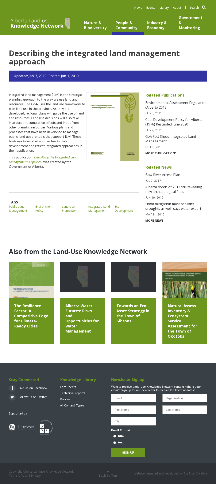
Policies (65, 399)
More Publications (161, 153)
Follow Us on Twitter (32, 397)
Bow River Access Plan (162, 174)
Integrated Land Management (99, 209)
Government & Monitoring (190, 22)
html (121, 436)
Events (150, 7)
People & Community (126, 25)
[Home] (40, 23)
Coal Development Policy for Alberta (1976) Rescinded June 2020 (173, 122)
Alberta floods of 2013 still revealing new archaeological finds (173, 189)
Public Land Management (18, 209)
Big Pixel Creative (195, 473)
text (121, 442)
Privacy (36, 475)
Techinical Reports (72, 393)
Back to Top (108, 475)
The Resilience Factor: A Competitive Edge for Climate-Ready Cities (31, 316)
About (177, 7)
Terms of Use (18, 475)
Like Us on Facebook (32, 388)
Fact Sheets (68, 387)
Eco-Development (124, 209)
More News (154, 220)
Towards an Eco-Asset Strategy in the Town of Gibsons (132, 313)
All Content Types (72, 405)
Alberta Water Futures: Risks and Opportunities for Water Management (82, 318)
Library (164, 7)
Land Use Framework (69, 209)
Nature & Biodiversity (95, 25)
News (138, 7)
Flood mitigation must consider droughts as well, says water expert (173, 206)
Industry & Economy (157, 25)
